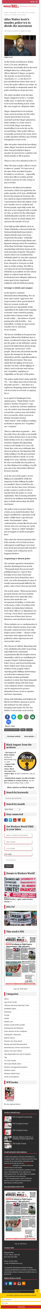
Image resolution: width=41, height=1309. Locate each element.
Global (6, 1018)
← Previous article (12, 736)
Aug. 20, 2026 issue (20, 989)
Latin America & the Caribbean (15, 1031)
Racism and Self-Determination (15, 1044)
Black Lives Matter (12, 730)
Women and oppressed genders (15, 1067)
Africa (6, 999)
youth (29, 730)
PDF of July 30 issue (19, 1144)
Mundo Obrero (9, 1038)
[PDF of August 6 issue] (8, 1134)
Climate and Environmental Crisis (16, 1005)
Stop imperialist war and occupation (17, 1054)
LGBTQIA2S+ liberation (12, 1035)
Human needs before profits (14, 1025)
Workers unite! (9, 1070)
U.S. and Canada (10, 1060)
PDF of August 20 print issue (22, 1117)
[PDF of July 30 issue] (8, 1147)
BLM (22, 730)
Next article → (30, 736)
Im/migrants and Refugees (13, 1028)
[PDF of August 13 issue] (8, 1127)
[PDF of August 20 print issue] (8, 1121)
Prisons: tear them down (13, 1041)
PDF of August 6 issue (20, 1130)
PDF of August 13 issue (20, 1124)
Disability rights (10, 1009)
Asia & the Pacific (10, 1002)
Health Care (8, 1022)
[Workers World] (20, 6)
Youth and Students (11, 1077)
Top (5, 1057)
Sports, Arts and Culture (13, 1051)
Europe (6, 1015)
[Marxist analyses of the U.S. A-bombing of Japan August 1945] (8, 1141)
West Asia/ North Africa (12, 1064)
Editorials (7, 1012)
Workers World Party (12, 1073)
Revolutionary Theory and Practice (17, 1047)
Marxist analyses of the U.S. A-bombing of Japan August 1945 (23, 1138)
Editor (9, 31)
